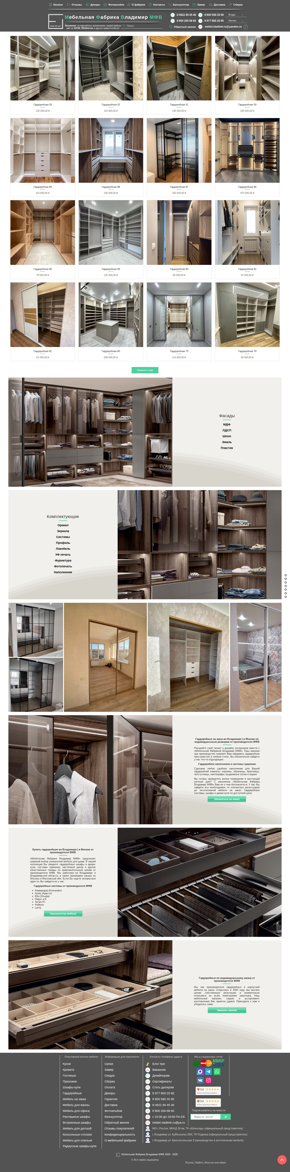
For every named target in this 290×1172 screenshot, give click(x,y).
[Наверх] (282, 1159)
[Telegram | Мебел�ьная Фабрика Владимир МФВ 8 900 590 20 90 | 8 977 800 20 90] (208, 1071)
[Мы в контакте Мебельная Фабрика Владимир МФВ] (200, 1080)
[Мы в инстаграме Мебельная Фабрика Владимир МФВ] (208, 1080)
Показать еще (145, 370)
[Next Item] (275, 657)
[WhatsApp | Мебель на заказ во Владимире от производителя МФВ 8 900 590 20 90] (217, 1071)
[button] (246, 26)
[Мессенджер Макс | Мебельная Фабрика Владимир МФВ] (200, 1071)
